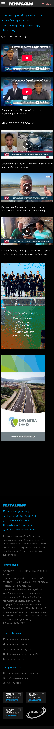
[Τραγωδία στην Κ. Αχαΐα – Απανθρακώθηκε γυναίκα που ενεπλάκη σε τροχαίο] (27, 144)
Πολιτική (21, 37)
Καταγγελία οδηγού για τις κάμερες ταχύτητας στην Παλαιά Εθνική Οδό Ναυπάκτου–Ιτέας (24, 209)
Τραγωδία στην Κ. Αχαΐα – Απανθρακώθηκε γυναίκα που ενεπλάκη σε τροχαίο (27, 165)
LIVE (48, 4)
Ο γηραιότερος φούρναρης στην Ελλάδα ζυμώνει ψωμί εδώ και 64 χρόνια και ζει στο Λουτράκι (26, 252)
